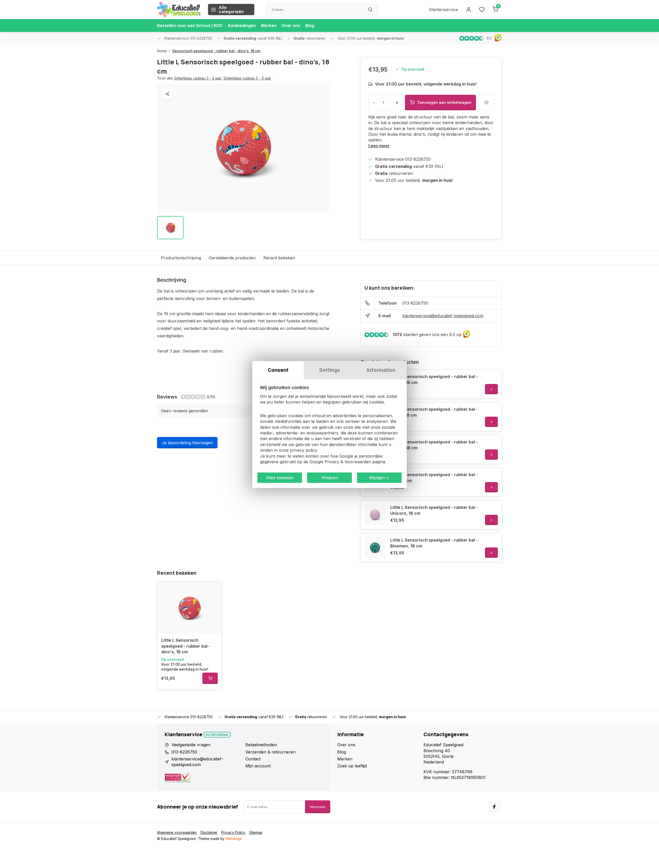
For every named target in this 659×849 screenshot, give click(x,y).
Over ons (291, 25)
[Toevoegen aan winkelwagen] (210, 678)
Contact (253, 758)
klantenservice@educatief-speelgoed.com (442, 315)
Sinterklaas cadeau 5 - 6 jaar (247, 78)
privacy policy (303, 450)
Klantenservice (443, 9)
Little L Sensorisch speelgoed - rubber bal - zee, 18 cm (434, 477)
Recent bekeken (279, 257)
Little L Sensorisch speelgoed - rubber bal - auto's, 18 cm (434, 379)
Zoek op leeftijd (352, 765)
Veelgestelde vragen (191, 744)
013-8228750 (415, 303)
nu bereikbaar (217, 734)
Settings (329, 370)
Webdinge (234, 839)
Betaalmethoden (261, 744)
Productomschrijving (181, 257)
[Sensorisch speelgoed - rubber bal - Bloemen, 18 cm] (375, 547)
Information (381, 370)
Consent (278, 370)
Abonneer (318, 807)
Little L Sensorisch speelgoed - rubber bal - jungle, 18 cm (434, 412)
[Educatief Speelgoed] (178, 9)
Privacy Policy (233, 832)
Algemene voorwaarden (177, 832)
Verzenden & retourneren (270, 751)
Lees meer (379, 145)
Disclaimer (209, 832)
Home (162, 51)
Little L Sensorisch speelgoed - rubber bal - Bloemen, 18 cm (434, 542)
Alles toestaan (279, 477)
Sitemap (255, 832)
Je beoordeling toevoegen (187, 442)
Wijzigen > (379, 477)
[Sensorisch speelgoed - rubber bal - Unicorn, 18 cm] (375, 514)
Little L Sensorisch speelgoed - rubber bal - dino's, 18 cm (185, 646)
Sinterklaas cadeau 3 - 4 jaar (198, 78)
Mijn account (258, 765)
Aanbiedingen (242, 25)
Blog (309, 25)
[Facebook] (494, 806)
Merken (268, 25)
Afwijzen (329, 477)
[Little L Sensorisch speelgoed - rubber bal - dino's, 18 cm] (189, 607)
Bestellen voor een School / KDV (189, 25)
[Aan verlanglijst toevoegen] (214, 590)
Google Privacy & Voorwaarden (340, 461)
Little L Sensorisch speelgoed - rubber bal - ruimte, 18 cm (434, 444)
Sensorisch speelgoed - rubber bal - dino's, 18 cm (216, 51)
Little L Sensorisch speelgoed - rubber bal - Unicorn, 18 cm (434, 510)
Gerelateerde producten (232, 257)
